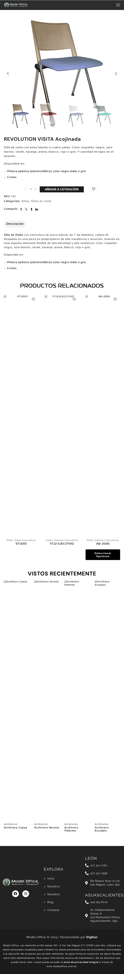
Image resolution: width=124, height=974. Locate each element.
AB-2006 (103, 544)
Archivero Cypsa (15, 828)
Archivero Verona (46, 828)
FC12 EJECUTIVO (62, 544)
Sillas (25, 201)
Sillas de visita (41, 201)
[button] (8, 73)
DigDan (92, 937)
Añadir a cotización (62, 189)
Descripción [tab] (15, 224)
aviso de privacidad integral (81, 962)
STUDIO (21, 544)
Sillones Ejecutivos (66, 540)
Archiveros (10, 824)
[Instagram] (25, 893)
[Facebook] (15, 893)
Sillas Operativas (25, 540)
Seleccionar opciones (102, 554)
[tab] (15, 224)
